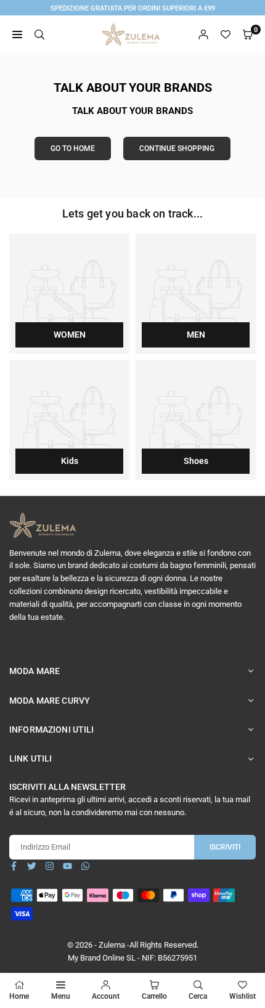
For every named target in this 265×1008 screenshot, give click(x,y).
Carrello (154, 996)
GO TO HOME (73, 148)
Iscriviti (225, 847)
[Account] (203, 34)
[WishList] (225, 34)
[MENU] (17, 34)
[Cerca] (39, 34)
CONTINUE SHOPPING (176, 148)
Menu (60, 996)
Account (106, 996)
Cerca (198, 996)
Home (19, 996)
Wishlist (242, 996)
